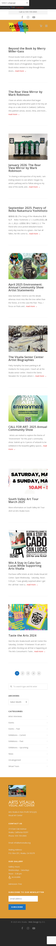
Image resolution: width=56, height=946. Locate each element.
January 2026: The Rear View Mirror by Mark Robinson (24, 168)
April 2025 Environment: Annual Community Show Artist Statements (26, 287)
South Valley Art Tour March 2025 (23, 500)
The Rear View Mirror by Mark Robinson (25, 93)
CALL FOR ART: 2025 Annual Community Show (27, 428)
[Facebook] (22, 17)
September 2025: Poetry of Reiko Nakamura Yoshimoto (27, 209)
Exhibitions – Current (17, 735)
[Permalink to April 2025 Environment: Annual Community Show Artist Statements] (28, 266)
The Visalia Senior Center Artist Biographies (26, 358)
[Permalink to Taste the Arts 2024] (28, 617)
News (10, 754)
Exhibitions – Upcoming (18, 747)
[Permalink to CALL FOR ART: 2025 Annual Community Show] (28, 408)
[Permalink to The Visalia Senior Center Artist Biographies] (28, 339)
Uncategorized (14, 760)
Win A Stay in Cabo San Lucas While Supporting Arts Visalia (24, 565)
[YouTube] (33, 17)
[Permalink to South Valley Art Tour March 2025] (28, 481)
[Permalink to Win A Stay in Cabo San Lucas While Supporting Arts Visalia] (28, 544)
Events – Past (14, 729)
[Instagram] (28, 17)
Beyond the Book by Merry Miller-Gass (27, 49)
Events (11, 722)
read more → (20, 71)
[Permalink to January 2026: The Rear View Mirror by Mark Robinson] (28, 147)
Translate (20, 7)
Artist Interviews (15, 716)
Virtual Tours (13, 766)
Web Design (34, 922)
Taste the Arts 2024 (22, 635)
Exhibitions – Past (15, 741)
